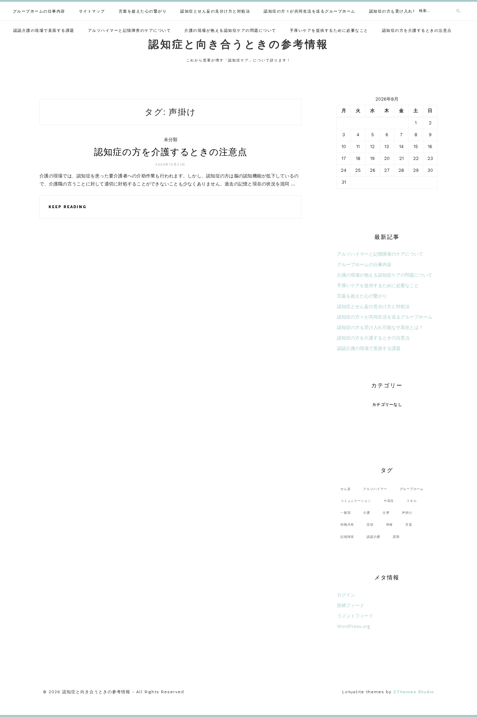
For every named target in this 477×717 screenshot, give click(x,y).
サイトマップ (92, 11)
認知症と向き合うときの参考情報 (238, 44)
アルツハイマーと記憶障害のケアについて (129, 30)
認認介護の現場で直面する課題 (43, 30)
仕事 (386, 512)
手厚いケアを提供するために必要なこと (329, 30)
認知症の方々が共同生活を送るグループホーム (309, 11)
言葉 (408, 524)
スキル (411, 501)
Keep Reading (68, 207)
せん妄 (345, 489)
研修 (389, 524)
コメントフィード (355, 616)
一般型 (345, 512)
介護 (366, 512)
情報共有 (347, 524)
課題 (396, 537)
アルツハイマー (375, 489)
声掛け (407, 512)
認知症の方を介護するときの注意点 (417, 30)
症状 (370, 524)
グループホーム (412, 489)
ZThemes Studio (413, 691)
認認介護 (373, 537)
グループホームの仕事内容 (39, 11)
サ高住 (389, 501)
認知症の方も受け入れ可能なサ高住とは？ (410, 11)
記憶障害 (347, 537)
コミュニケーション (355, 501)
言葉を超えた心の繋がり (143, 11)
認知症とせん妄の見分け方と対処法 (215, 11)
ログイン (346, 595)
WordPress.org (353, 626)
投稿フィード (350, 605)
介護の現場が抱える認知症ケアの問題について (230, 30)
